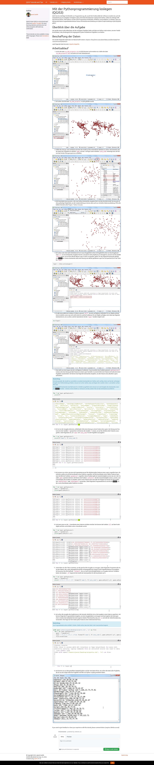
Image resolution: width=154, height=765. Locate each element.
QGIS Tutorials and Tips (34, 2)
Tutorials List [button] (53, 2)
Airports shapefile (74, 44)
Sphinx (36, 758)
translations (45, 36)
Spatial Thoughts (37, 23)
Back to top (125, 755)
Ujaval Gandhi (34, 14)
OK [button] (112, 762)
